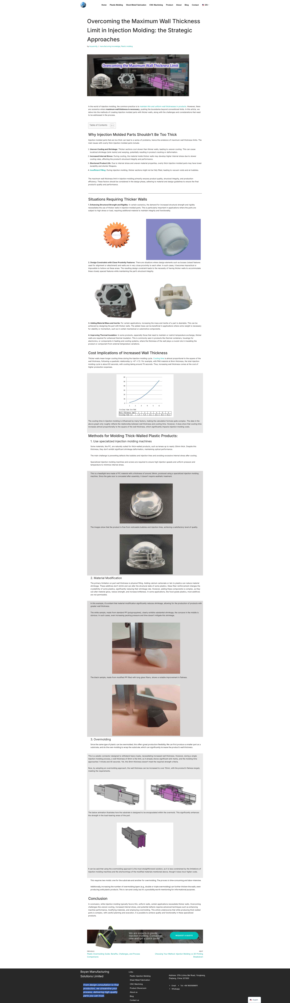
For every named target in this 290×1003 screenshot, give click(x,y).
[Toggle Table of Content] (111, 125)
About (178, 5)
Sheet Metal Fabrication (136, 5)
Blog (187, 5)
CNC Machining (156, 5)
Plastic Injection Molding (140, 976)
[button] (208, 4)
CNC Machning (136, 984)
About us (133, 992)
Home (104, 5)
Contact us (134, 1000)
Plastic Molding (116, 5)
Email (174, 985)
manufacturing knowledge (110, 46)
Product (169, 5)
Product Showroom (138, 988)
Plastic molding (127, 46)
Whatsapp (176, 989)
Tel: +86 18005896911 (189, 985)
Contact (195, 5)
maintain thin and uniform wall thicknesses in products (163, 106)
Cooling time (158, 358)
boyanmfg (93, 46)
